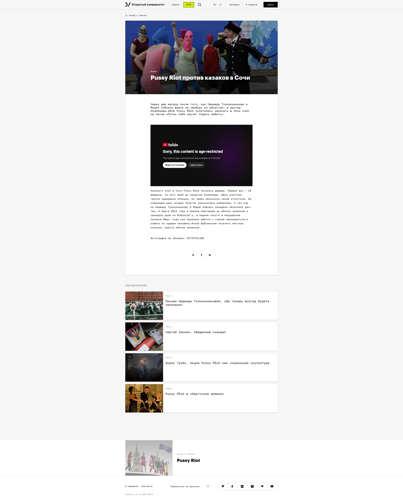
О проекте (251, 5)
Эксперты (235, 5)
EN (220, 5)
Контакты (147, 486)
